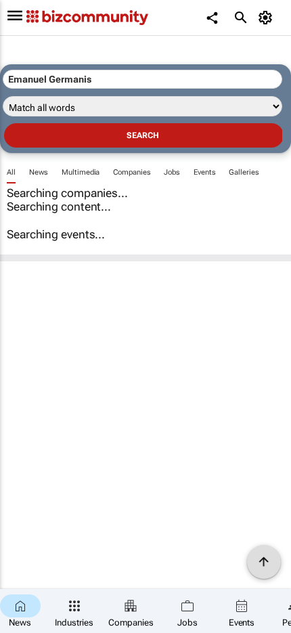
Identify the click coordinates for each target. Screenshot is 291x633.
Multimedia (80, 172)
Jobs (172, 172)
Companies (131, 172)
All (11, 172)
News (39, 172)
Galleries (244, 172)
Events (204, 172)
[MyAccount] (267, 17)
